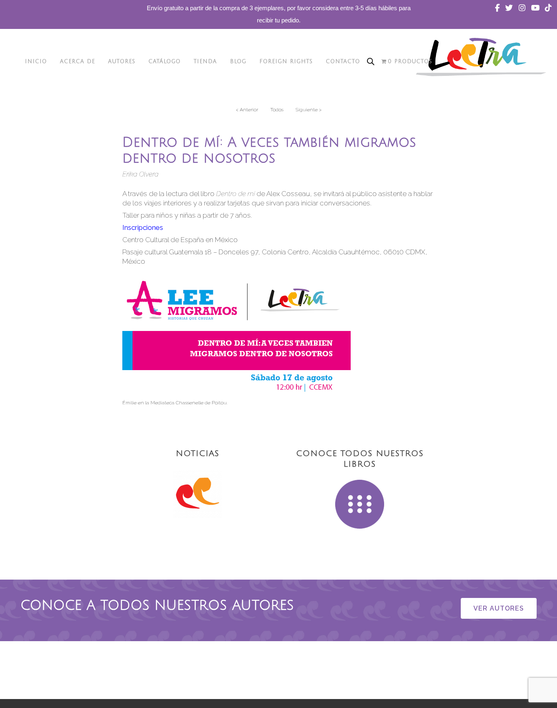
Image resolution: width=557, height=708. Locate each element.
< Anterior (247, 109)
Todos (276, 109)
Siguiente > (309, 109)
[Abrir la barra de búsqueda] (371, 61)
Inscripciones (142, 227)
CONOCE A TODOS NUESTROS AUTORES (157, 605)
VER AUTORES (498, 608)
